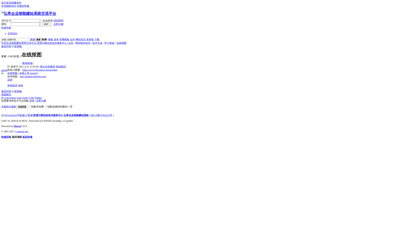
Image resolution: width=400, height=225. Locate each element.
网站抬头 (81, 39)
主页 (12, 33)
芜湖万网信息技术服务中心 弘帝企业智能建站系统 (61, 115)
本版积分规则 (8, 106)
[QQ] (4, 115)
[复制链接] (27, 63)
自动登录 (48, 20)
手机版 (21, 115)
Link (19, 97)
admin (4, 70)
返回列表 (6, 46)
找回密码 (58, 20)
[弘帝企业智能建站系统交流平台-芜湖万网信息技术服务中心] (28, 13)
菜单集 (90, 39)
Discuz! (18, 126)
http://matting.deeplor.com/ (33, 76)
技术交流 (97, 43)
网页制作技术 (82, 43)
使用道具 (12, 85)
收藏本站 (16, 2)
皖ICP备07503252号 (101, 115)
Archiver (12, 115)
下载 (96, 39)
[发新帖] (17, 46)
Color (6, 97)
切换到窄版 (23, 6)
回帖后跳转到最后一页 (60, 106)
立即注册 (58, 24)
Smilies (38, 97)
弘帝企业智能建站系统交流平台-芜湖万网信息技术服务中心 (34, 43)
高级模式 (6, 94)
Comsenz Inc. (22, 131)
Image (13, 97)
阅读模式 (61, 66)
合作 (72, 39)
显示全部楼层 (47, 66)
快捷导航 (6, 27)
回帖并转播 (37, 106)
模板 (50, 39)
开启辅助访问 (8, 6)
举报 (20, 85)
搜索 (32, 39)
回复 (9, 79)
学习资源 (109, 43)
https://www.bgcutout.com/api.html (39, 70)
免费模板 (64, 39)
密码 (3, 24)
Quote (25, 97)
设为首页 (6, 2)
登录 (31, 100)
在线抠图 (121, 43)
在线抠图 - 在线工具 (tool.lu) (22, 73)
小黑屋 (29, 115)
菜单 (56, 39)
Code (31, 97)
